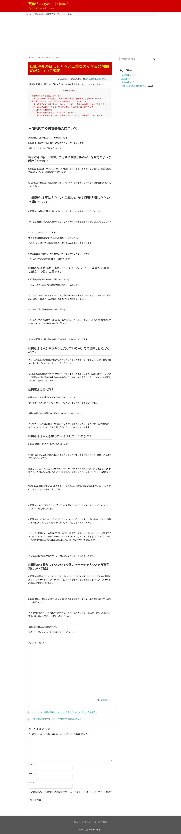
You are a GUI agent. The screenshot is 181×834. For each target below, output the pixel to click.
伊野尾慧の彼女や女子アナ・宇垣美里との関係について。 (58, 719)
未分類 (124, 79)
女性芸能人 (126, 75)
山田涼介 (104, 700)
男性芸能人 (126, 82)
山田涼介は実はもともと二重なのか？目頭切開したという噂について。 (60, 101)
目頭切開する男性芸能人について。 (45, 96)
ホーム (28, 14)
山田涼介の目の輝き (43, 110)
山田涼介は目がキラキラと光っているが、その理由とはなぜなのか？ (63, 107)
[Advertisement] (90, 35)
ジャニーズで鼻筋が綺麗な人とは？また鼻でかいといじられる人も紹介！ (64, 712)
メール (32, 774)
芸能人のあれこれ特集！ (49, 4)
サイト (31, 783)
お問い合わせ (38, 14)
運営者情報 (50, 14)
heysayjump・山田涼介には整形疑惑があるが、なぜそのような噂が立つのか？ (67, 98)
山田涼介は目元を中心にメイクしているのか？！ (55, 112)
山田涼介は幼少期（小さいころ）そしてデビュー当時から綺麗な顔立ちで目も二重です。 (71, 104)
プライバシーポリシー (66, 14)
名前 (31, 764)
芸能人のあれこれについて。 (98, 79)
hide (74, 91)
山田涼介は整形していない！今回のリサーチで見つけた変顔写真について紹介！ (67, 115)
